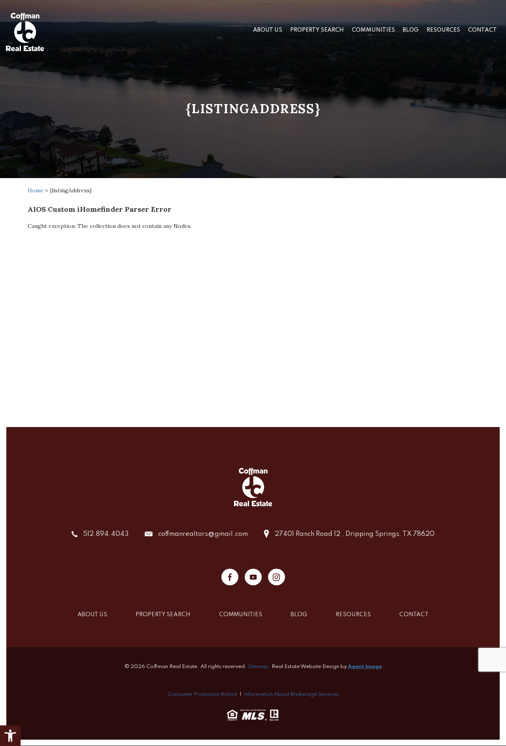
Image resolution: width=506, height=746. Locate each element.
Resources (443, 30)
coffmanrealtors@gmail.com (203, 534)
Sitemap (258, 666)
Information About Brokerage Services (291, 694)
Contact (482, 30)
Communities (373, 30)
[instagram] (276, 577)
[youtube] (253, 577)
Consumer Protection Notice (202, 694)
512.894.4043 (106, 534)
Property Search (317, 30)
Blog (411, 30)
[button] (10, 735)
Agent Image (365, 666)
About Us (267, 30)
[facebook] (229, 577)
